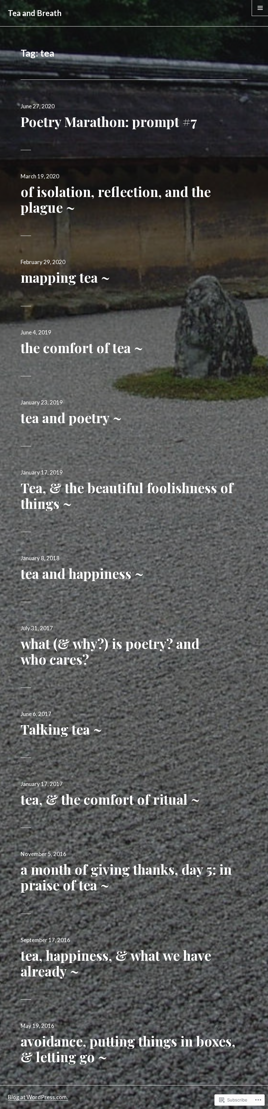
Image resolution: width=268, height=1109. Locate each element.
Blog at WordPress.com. (38, 1097)
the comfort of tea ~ (82, 347)
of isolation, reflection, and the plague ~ (116, 199)
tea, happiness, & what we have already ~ (116, 963)
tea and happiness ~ (82, 573)
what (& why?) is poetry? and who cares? (110, 651)
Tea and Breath (34, 13)
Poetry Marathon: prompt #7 (109, 121)
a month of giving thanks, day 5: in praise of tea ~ (126, 877)
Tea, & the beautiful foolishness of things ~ (127, 495)
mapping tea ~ (65, 277)
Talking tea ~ (61, 729)
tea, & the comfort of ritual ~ (110, 799)
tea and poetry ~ (71, 417)
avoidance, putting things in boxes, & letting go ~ (128, 1048)
